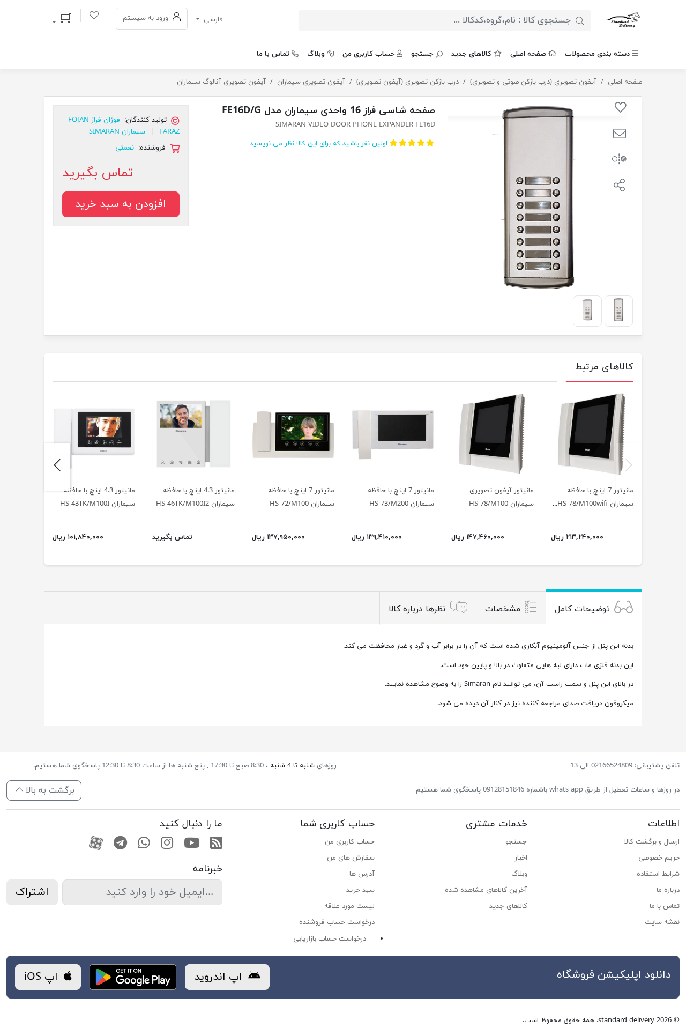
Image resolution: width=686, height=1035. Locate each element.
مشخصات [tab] (502, 609)
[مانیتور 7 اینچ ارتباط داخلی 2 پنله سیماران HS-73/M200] (393, 434)
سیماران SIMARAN (117, 132)
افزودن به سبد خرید (120, 204)
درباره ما (668, 890)
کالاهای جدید (471, 54)
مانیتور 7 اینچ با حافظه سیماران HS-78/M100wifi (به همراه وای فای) (595, 504)
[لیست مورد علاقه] (94, 17)
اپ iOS (42, 977)
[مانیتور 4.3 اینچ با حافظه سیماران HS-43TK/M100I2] (193, 434)
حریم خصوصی (659, 858)
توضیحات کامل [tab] (582, 609)
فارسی (212, 20)
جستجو (422, 54)
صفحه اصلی (528, 54)
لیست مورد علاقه (349, 906)
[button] (619, 135)
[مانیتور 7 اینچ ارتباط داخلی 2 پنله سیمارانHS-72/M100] (293, 434)
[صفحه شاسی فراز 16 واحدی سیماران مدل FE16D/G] (618, 309)
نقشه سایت (662, 922)
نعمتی (124, 148)
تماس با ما (273, 54)
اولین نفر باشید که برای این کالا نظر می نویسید (318, 144)
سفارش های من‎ (351, 858)
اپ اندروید (219, 977)
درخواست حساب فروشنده (337, 922)
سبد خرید (360, 890)
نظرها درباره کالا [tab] (417, 609)
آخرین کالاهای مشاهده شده (486, 890)
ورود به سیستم (146, 18)
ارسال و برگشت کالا (652, 842)
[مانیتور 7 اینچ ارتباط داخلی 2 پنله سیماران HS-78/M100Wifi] (592, 434)
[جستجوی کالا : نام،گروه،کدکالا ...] (580, 20)
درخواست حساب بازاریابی (329, 939)
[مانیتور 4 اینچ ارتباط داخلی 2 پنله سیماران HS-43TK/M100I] (94, 434)
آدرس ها (362, 874)
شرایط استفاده (658, 874)
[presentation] (629, 467)
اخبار (520, 858)
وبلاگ (316, 54)
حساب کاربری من (368, 54)
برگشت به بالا (48, 790)
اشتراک (32, 892)
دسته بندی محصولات (597, 54)
